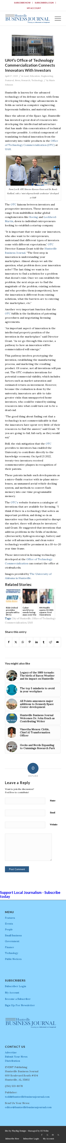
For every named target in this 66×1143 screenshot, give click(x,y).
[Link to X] (47, 1135)
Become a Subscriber (18, 999)
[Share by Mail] (57, 642)
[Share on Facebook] (8, 642)
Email (52, 812)
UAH (8, 149)
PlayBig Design (19, 1131)
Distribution (12, 1060)
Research (25, 80)
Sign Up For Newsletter (20, 1005)
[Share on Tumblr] (43, 642)
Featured (9, 80)
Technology (37, 80)
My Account (34, 8)
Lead (26, 76)
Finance (9, 947)
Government (12, 941)
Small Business (13, 935)
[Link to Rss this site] (58, 1135)
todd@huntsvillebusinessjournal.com (27, 1096)
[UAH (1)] (33, 45)
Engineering (47, 76)
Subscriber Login (44, 2)
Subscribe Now (22, 2)
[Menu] (56, 18)
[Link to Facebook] (42, 1135)
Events (9, 923)
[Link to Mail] (53, 1135)
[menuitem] (22, 3)
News (17, 80)
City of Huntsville (21, 618)
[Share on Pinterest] (29, 642)
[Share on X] (15, 642)
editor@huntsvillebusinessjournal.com (28, 1107)
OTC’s (14, 502)
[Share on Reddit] (50, 642)
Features (10, 917)
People (9, 929)
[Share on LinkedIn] (36, 642)
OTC (13, 204)
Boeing (33, 217)
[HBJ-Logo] (27, 18)
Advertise (11, 1052)
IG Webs (44, 1131)
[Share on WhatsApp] (22, 642)
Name (52, 800)
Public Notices (13, 959)
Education (35, 76)
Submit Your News (16, 1056)
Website (53, 824)
